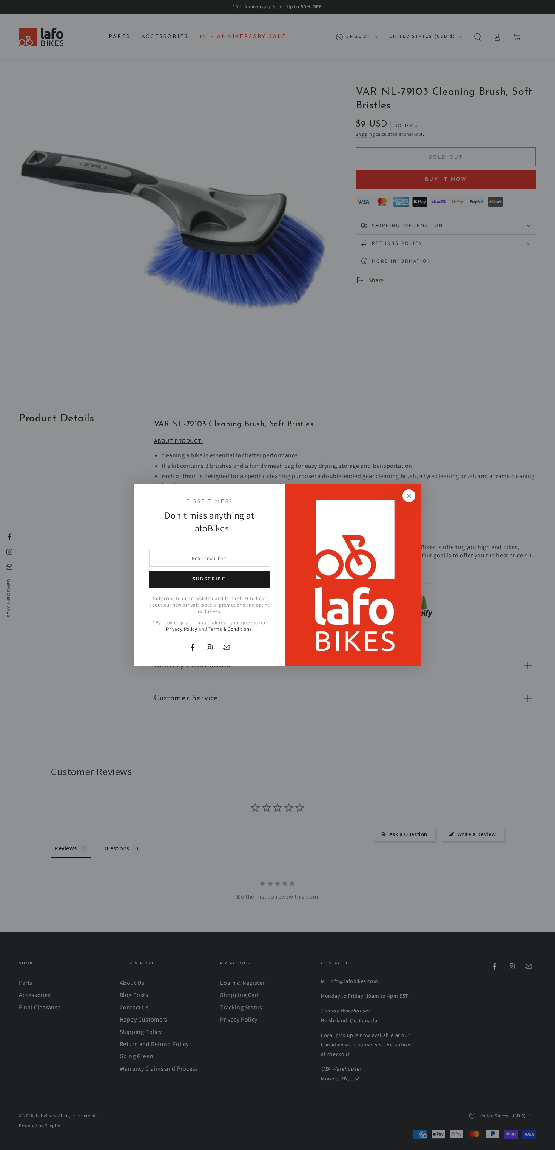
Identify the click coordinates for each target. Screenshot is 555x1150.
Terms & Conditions (229, 629)
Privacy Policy (181, 629)
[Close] (409, 496)
